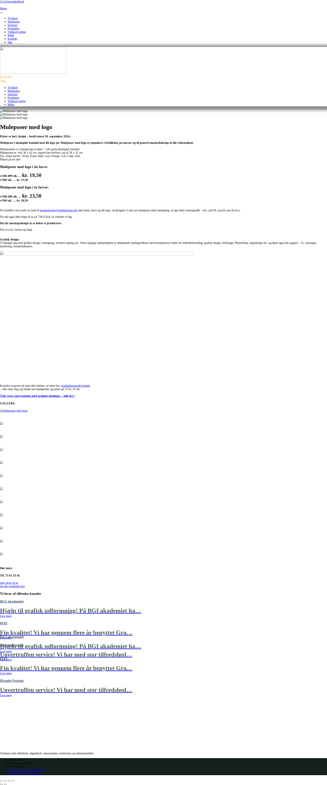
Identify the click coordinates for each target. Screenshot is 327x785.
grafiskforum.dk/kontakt (75, 385)
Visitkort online (17, 31)
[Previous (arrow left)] (1, 784)
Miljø (11, 35)
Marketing (14, 21)
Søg (10, 42)
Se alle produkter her (12, 586)
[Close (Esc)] (1, 780)
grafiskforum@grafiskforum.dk (58, 210)
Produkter (13, 28)
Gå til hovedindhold (12, 1)
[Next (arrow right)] (5, 784)
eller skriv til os (9, 582)
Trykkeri (13, 18)
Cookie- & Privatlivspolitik (24, 773)
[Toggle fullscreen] (9, 780)
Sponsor (12, 25)
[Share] (5, 780)
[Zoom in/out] (12, 780)
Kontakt (12, 38)
